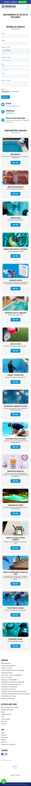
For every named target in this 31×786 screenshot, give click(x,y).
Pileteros (4, 721)
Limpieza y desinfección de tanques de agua (15, 694)
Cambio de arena (6, 668)
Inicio (3, 732)
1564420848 (9, 113)
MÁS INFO (15, 163)
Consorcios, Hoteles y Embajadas (11, 675)
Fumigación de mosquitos (9, 687)
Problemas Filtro (6, 714)
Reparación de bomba (8, 698)
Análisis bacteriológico (8, 665)
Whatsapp (21, 2)
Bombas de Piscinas (7, 709)
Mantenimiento (6, 663)
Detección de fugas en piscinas (11, 684)
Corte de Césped (6, 677)
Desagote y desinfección (9, 680)
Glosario (3, 724)
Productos (4, 737)
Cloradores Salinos (7, 673)
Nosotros (4, 735)
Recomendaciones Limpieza (10, 707)
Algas (3, 712)
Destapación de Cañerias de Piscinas (12, 682)
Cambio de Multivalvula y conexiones (12, 670)
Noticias (3, 742)
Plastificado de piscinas (8, 696)
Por (6, 760)
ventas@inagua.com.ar (12, 106)
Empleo (3, 740)
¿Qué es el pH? (5, 719)
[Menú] (28, 6)
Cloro (2, 716)
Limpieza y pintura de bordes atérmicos (13, 691)
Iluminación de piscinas (8, 689)
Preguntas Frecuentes (8, 744)
